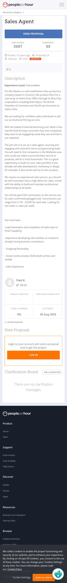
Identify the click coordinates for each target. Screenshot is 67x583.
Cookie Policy (14, 569)
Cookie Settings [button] (22, 577)
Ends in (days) (18, 42)
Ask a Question (52, 372)
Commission (48, 42)
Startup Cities (9, 520)
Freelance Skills (10, 544)
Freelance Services (11, 538)
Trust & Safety (9, 460)
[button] (61, 5)
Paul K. (21, 280)
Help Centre (8, 466)
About (6, 431)
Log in (33, 355)
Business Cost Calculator (14, 515)
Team (5, 436)
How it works (9, 455)
